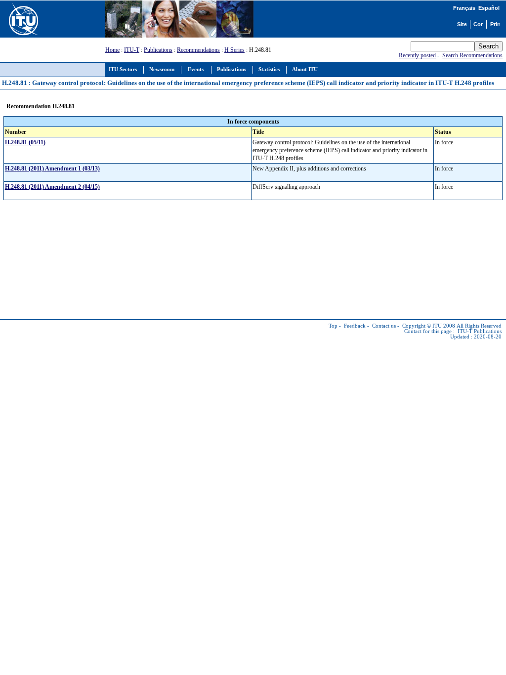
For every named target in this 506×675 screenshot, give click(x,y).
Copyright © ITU (422, 326)
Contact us (384, 326)
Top (333, 326)
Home (112, 49)
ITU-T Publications (480, 331)
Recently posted (417, 55)
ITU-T (131, 49)
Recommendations (198, 49)
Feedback (355, 326)
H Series (234, 49)
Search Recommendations (472, 55)
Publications (158, 49)
